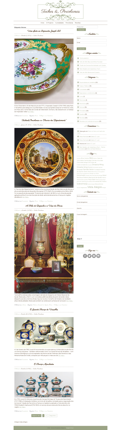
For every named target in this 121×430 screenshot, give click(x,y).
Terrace (78, 187)
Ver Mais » (31, 111)
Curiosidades (59, 23)
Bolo (91, 158)
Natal (104, 175)
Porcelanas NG (97, 181)
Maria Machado (84, 136)
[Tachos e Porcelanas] (60, 20)
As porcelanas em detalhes (87, 82)
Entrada (79, 169)
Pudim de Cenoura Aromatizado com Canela (93, 65)
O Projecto (49, 23)
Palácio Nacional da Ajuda (40, 305)
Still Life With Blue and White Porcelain (91, 62)
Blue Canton (85, 158)
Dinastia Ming (98, 165)
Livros (81, 96)
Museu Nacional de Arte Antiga (94, 175)
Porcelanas (69, 23)
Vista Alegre (94, 187)
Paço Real (91, 179)
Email (78, 42)
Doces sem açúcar (97, 167)
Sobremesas (91, 184)
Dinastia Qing (82, 167)
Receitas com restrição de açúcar (89, 121)
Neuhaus (80, 177)
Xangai (104, 187)
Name (78, 38)
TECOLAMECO (84, 58)
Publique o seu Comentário (46, 116)
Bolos (95, 158)
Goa (92, 171)
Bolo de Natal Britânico (94, 149)
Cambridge (87, 160)
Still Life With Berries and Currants (89, 72)
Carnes (94, 160)
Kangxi (92, 173)
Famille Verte (88, 169)
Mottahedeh (81, 175)
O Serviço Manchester (44, 364)
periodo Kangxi (102, 179)
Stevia (97, 184)
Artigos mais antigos (20, 422)
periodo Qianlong (81, 181)
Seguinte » (52, 415)
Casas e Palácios (84, 86)
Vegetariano (84, 187)
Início (42, 23)
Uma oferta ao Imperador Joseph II (43, 31)
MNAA (97, 173)
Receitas (77, 23)
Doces (90, 167)
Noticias (24, 305)
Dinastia (90, 164)
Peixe (97, 179)
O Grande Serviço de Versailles (44, 309)
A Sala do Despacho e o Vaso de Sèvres (44, 205)
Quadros (82, 114)
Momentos (83, 103)
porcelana (89, 181)
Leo (94, 173)
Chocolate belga (82, 162)
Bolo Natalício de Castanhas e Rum (90, 69)
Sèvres (36, 116)
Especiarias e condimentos (87, 93)
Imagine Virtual (69, 428)
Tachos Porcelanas (38, 36)
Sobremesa (82, 184)
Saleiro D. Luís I (95, 136)
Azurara (79, 158)
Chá (89, 162)
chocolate (100, 160)
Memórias (82, 100)
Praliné (104, 181)
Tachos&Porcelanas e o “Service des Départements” (44, 120)
